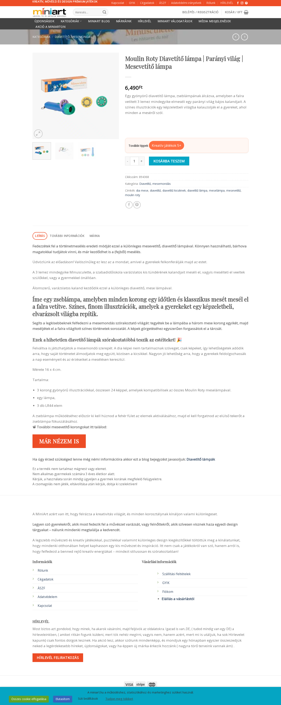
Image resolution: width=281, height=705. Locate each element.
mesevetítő (233, 190)
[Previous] (39, 96)
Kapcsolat (117, 3)
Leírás (40, 236)
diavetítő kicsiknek (174, 190)
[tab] (40, 236)
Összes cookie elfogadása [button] (28, 699)
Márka (94, 236)
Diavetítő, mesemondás (73, 37)
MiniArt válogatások (175, 21)
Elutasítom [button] (63, 699)
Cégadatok (147, 3)
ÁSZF (162, 3)
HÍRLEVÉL (226, 3)
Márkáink (123, 21)
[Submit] (104, 12)
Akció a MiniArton (50, 26)
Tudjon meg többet (119, 699)
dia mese (142, 190)
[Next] (112, 96)
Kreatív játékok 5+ (166, 145)
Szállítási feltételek (176, 574)
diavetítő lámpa (197, 190)
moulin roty (132, 195)
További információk (67, 236)
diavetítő (155, 190)
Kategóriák (70, 21)
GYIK (132, 3)
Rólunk (210, 3)
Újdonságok (44, 21)
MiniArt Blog (99, 21)
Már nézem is (59, 441)
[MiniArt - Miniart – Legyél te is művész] (50, 12)
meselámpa (217, 190)
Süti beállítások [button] (88, 698)
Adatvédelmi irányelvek (186, 3)
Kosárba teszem (169, 161)
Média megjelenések (215, 21)
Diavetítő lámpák (201, 459)
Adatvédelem (47, 597)
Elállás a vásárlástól (178, 598)
